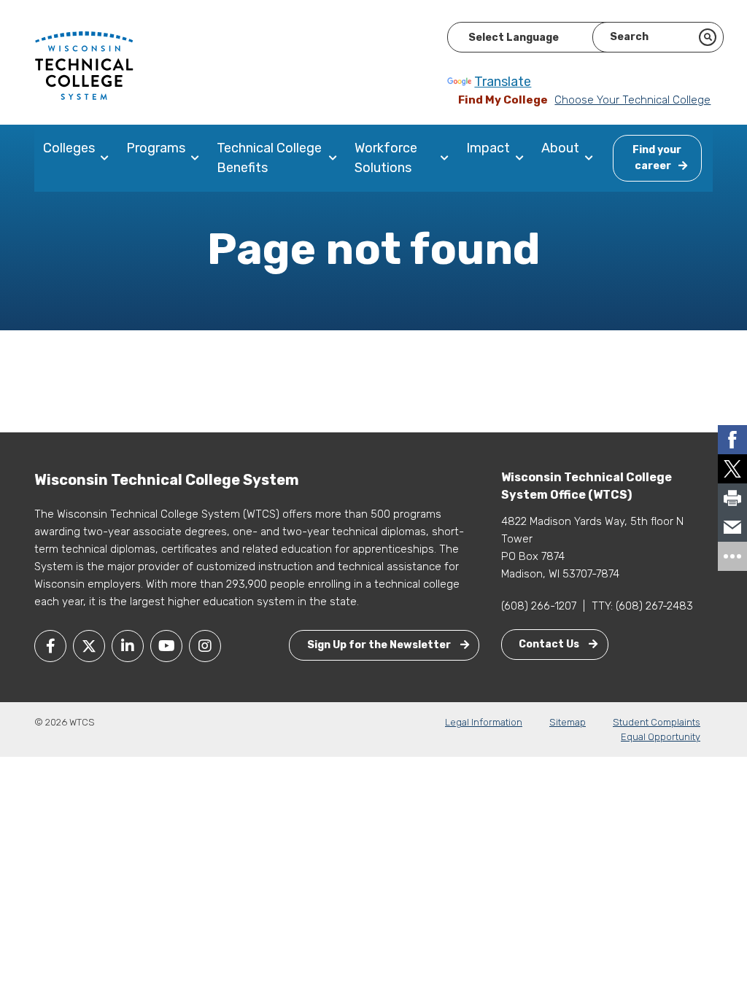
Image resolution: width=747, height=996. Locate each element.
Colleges (69, 148)
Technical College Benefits (269, 158)
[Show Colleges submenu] (107, 158)
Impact (488, 148)
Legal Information (483, 722)
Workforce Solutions (386, 158)
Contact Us (550, 644)
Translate (502, 82)
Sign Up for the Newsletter (380, 645)
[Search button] (707, 37)
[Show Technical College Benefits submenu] (336, 158)
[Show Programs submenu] (198, 158)
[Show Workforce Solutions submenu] (447, 158)
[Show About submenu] (592, 158)
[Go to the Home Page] (83, 65)
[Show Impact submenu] (523, 158)
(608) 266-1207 (538, 605)
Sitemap (567, 722)
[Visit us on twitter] (89, 646)
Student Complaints (656, 722)
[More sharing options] (732, 556)
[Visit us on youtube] (166, 646)
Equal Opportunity (660, 736)
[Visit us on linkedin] (128, 646)
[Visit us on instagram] (205, 646)
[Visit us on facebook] (50, 646)
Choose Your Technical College (632, 99)
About (560, 148)
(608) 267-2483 (654, 605)
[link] (732, 439)
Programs (155, 148)
